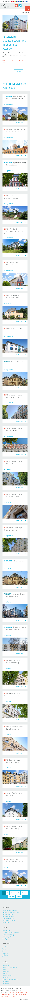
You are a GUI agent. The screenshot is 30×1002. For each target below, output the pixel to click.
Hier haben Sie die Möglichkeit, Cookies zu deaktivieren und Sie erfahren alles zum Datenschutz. (14, 994)
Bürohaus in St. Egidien (13, 329)
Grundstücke (6, 931)
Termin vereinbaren (8, 918)
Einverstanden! (23, 999)
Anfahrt (4, 973)
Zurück (19, 71)
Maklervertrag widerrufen (10, 979)
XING (3, 951)
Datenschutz (6, 981)
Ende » (19, 897)
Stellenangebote (7, 975)
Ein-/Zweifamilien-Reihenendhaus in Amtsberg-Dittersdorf (14, 231)
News (4, 969)
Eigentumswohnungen (8, 935)
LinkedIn (5, 955)
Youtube (4, 957)
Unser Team (6, 965)
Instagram (5, 953)
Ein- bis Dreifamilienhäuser (10, 933)
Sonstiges (5, 939)
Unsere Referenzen (8, 916)
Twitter (4, 949)
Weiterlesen (19, 122)
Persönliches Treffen (8, 920)
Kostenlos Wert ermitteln (9, 910)
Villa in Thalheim (13, 362)
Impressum (5, 983)
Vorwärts (11, 897)
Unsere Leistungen (7, 914)
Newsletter (5, 971)
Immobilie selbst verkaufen (10, 912)
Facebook (5, 947)
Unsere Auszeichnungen (9, 967)
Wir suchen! (5, 922)
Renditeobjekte (6, 937)
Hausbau (5, 977)
